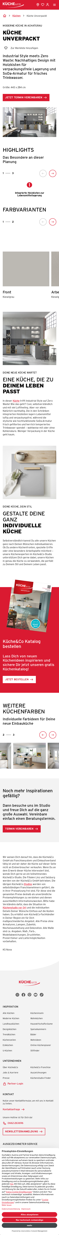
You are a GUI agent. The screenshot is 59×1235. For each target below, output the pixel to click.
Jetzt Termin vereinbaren (23, 97)
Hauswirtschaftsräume (41, 1023)
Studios (28, 884)
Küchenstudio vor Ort (14, 907)
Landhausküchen (11, 1023)
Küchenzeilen (9, 1039)
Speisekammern (38, 1029)
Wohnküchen (36, 1018)
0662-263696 (15, 1123)
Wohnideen (35, 1039)
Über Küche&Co (10, 1067)
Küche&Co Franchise (40, 1067)
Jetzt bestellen (17, 679)
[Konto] (47, 4)
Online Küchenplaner (40, 1045)
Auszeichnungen (38, 1072)
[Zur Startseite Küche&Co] (13, 5)
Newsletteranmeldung (21, 1131)
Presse (6, 1077)
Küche (16, 400)
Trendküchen (9, 1034)
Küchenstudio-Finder (40, 1077)
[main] (29, 485)
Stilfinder (34, 1050)
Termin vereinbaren (19, 828)
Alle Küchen (8, 1013)
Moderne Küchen (11, 1018)
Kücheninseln (37, 1013)
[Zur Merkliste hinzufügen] (6, 48)
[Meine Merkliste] (42, 4)
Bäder (33, 1034)
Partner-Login (15, 1083)
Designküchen (9, 1029)
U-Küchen (7, 1050)
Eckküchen (8, 1045)
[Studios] (38, 4)
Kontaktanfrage (11, 1109)
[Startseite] (4, 15)
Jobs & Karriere (10, 1072)
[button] (43, 173)
